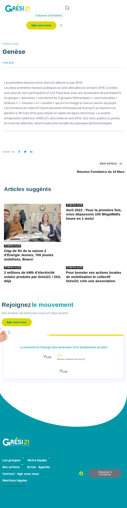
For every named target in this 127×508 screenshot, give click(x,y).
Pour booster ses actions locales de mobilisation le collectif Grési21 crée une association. (93, 277)
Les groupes (11, 460)
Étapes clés (10, 44)
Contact (8, 474)
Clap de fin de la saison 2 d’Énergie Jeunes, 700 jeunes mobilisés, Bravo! (28, 255)
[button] (67, 8)
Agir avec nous (28, 474)
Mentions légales (14, 480)
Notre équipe (37, 460)
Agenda (44, 467)
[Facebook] (81, 473)
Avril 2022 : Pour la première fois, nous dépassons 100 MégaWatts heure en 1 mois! (94, 214)
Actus (31, 467)
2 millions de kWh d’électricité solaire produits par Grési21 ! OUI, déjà (32, 277)
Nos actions (11, 467)
